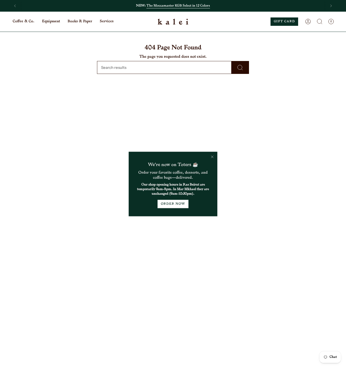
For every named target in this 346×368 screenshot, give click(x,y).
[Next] (331, 6)
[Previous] (15, 6)
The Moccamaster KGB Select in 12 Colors (178, 5)
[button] (23, 21)
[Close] (212, 157)
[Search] (240, 67)
